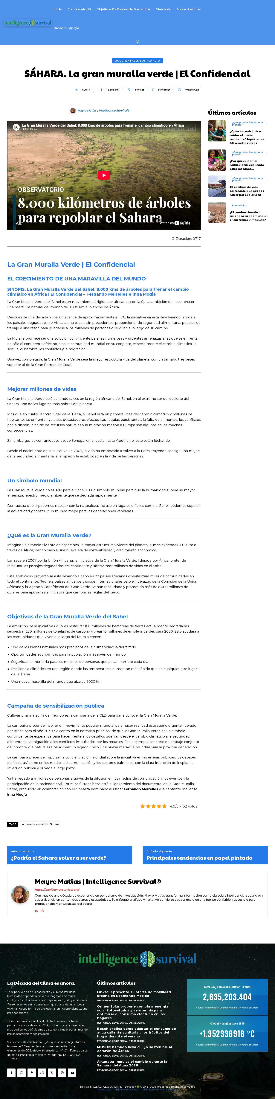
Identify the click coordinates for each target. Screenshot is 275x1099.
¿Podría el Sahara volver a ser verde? (58, 857)
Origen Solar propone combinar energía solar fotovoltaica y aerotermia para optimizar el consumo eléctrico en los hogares (132, 1012)
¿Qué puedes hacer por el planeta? (248, 123)
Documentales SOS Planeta (137, 60)
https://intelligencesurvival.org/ (57, 889)
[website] (42, 910)
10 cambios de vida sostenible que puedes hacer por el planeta (247, 191)
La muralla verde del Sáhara (40, 824)
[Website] (62, 1073)
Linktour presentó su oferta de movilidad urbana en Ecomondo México (134, 994)
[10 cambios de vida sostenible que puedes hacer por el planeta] (217, 186)
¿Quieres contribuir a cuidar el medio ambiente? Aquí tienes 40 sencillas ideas (247, 137)
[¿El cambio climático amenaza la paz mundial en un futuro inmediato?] (217, 212)
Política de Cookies (152, 1089)
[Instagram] (21, 1073)
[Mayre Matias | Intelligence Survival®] (73, 110)
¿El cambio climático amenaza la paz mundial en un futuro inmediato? (249, 216)
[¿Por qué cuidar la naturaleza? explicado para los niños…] (217, 160)
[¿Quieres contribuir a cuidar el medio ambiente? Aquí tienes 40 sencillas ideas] (217, 130)
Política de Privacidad (126, 1089)
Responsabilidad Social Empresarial (120, 1000)
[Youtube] (72, 1073)
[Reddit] (42, 1073)
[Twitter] (52, 1073)
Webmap (172, 1089)
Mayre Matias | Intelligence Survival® (103, 110)
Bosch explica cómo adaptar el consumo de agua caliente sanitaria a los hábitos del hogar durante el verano (136, 1032)
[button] (137, 41)
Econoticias (239, 205)
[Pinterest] (32, 1073)
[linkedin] (36, 910)
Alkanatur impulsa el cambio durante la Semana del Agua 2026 (132, 1063)
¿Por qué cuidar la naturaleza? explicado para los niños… (247, 165)
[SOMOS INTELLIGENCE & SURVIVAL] (28, 22)
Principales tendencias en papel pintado (199, 857)
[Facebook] (11, 1073)
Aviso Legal (104, 1089)
